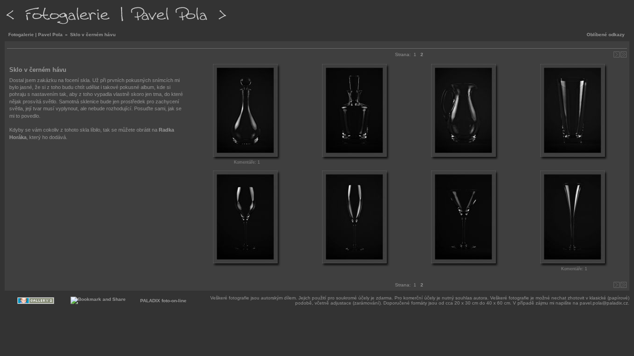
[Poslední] (623, 54)
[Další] (616, 54)
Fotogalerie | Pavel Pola (35, 34)
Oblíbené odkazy (606, 34)
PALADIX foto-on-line (163, 300)
